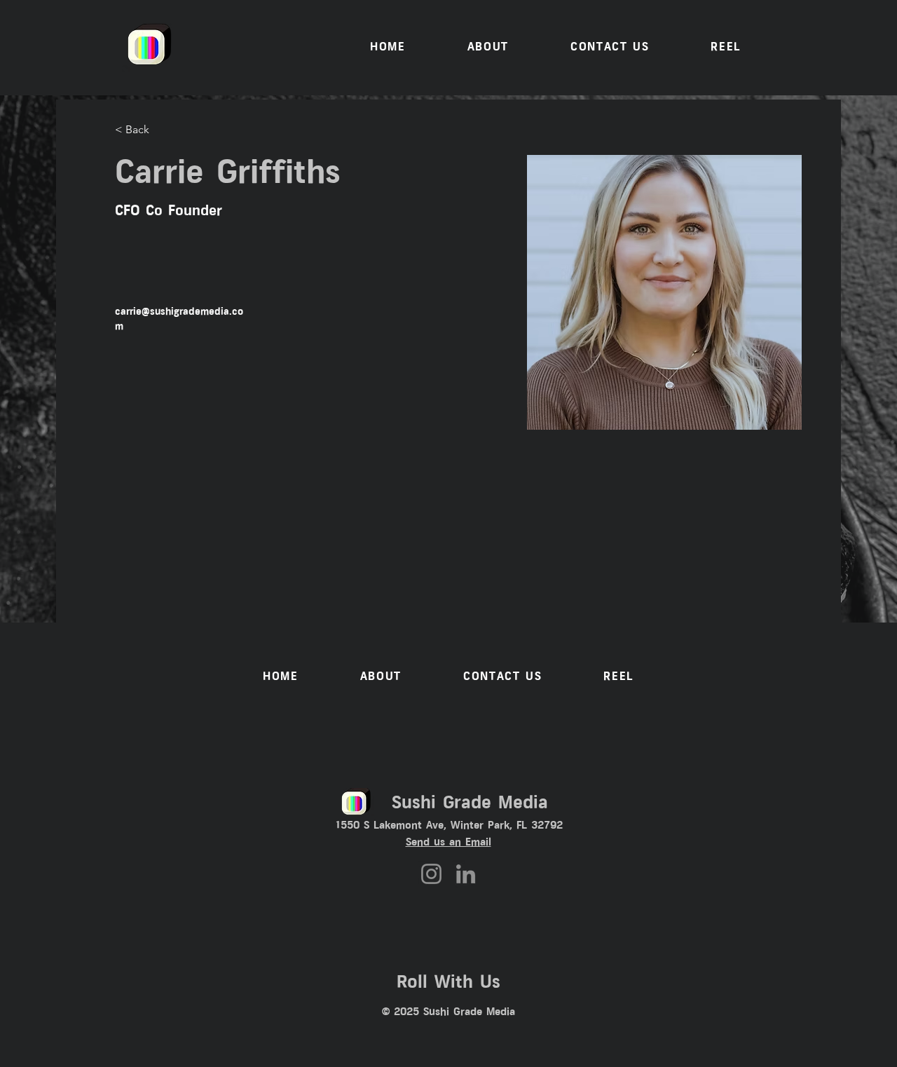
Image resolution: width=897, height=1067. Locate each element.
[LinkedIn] (465, 874)
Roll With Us (448, 983)
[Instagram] (431, 874)
